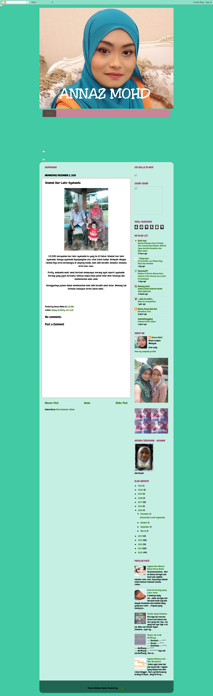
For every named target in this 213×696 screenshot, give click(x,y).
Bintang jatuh (144, 286)
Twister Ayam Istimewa (157, 614)
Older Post (122, 403)
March (143, 531)
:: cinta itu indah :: (145, 299)
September (145, 527)
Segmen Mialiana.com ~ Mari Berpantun (157, 660)
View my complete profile (145, 351)
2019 (140, 494)
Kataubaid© (143, 271)
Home (49, 113)
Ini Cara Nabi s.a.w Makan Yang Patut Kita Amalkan (150, 262)
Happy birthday (58, 310)
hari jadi (69, 310)
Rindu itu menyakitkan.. (147, 301)
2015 (140, 510)
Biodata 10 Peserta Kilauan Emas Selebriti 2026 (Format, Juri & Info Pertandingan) (152, 276)
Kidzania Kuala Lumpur (147, 321)
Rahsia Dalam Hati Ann (147, 309)
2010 (140, 552)
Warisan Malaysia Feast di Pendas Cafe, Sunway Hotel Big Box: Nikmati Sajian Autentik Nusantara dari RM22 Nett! (152, 247)
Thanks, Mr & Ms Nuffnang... (154, 636)
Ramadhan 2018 (144, 311)
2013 (140, 540)
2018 (140, 498)
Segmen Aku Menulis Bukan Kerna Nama (156, 567)
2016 (140, 506)
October (144, 522)
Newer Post (51, 403)
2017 (140, 502)
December (144, 514)
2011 (140, 548)
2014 (140, 536)
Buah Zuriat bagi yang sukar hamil (157, 591)
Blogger (121, 688)
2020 (140, 490)
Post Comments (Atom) (65, 409)
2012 (140, 544)
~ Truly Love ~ (144, 258)
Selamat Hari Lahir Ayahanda (152, 517)
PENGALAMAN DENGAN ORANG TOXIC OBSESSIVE (150, 290)
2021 (140, 485)
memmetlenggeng (145, 319)
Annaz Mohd (157, 337)
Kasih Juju (142, 240)
